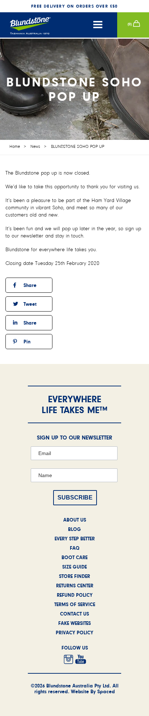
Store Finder (74, 576)
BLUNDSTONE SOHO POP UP (77, 146)
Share (29, 285)
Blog (74, 529)
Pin (26, 341)
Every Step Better (75, 538)
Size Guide (74, 567)
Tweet (29, 304)
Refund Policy (75, 595)
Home (14, 146)
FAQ (75, 548)
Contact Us (74, 614)
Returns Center (74, 585)
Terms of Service (74, 604)
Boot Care (74, 557)
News (35, 146)
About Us (74, 520)
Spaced (106, 691)
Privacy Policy (74, 632)
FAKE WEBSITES (74, 623)
